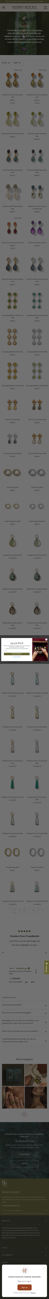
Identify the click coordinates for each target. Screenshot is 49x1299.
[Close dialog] (46, 639)
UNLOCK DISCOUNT (17, 654)
